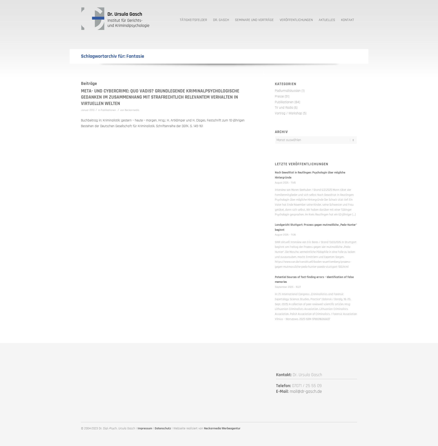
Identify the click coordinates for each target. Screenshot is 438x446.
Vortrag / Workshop (288, 113)
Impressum (145, 428)
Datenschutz (163, 428)
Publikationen (108, 110)
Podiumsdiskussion (288, 91)
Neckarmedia (132, 110)
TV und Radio (284, 107)
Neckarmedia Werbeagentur (222, 428)
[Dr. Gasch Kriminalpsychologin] (115, 18)
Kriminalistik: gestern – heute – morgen (130, 120)
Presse (279, 96)
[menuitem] (193, 18)
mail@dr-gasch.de (306, 391)
